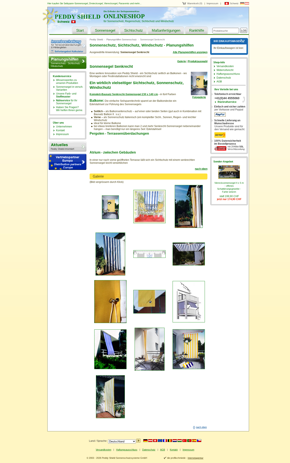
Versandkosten (225, 66)
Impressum (212, 3)
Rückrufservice (227, 101)
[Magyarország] (179, 440)
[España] (194, 440)
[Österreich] (150, 440)
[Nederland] (175, 440)
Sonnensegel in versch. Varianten (69, 88)
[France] (165, 440)
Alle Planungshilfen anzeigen (190, 52)
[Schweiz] (155, 440)
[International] (160, 440)
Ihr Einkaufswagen (227, 41)
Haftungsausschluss (228, 73)
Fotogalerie (199, 97)
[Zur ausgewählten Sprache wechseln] (138, 441)
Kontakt (60, 130)
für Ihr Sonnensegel (66, 102)
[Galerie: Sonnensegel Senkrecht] (110, 218)
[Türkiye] (184, 440)
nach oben (201, 168)
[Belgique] (170, 440)
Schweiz (234, 3)
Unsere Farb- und (66, 95)
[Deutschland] (145, 440)
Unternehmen (64, 126)
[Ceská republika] (199, 440)
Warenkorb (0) (194, 3)
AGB (219, 81)
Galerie (181, 61)
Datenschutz (224, 77)
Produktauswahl (197, 61)
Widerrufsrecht (225, 70)
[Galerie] (199, 94)
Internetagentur (195, 458)
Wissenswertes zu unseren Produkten (67, 82)
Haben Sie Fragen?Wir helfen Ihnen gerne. (69, 109)
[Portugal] (189, 440)
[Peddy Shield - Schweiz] (73, 23)
